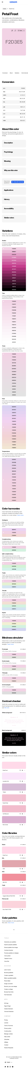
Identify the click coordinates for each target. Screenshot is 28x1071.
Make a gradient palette (10, 978)
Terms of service (8, 1025)
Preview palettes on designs (11, 953)
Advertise (6, 1039)
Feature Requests (8, 1047)
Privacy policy (7, 1028)
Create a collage (8, 989)
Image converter (8, 983)
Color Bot (6, 961)
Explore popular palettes (10, 944)
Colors (4, 8)
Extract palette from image (11, 947)
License (6, 1022)
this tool (6, 707)
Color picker (7, 955)
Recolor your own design (10, 986)
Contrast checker (8, 950)
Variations (17, 73)
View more (11, 922)
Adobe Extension (8, 1008)
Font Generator (8, 994)
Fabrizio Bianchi (15, 1056)
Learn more (20, 515)
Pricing (6, 1020)
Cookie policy (7, 1031)
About (11, 73)
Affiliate (6, 1042)
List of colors (7, 969)
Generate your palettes (10, 942)
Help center (7, 1036)
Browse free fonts (8, 992)
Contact (6, 1045)
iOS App (6, 1003)
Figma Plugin (7, 1006)
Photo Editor (7, 981)
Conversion (5, 73)
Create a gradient (8, 975)
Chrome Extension (9, 1011)
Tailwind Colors (8, 958)
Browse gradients (8, 972)
